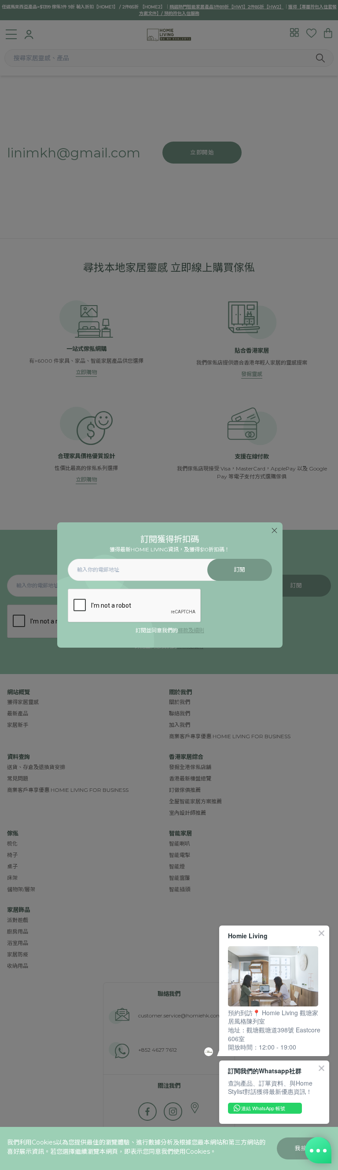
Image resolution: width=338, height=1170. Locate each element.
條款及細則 (191, 630)
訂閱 (240, 569)
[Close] (274, 530)
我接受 (304, 1148)
